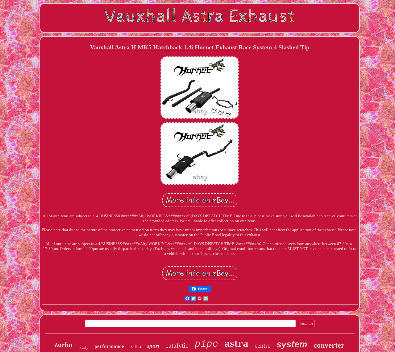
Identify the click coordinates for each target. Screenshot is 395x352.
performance (109, 346)
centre (262, 345)
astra (236, 343)
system (291, 344)
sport (153, 346)
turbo (64, 344)
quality (83, 348)
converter (329, 345)
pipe (206, 344)
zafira (135, 346)
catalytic (177, 345)
